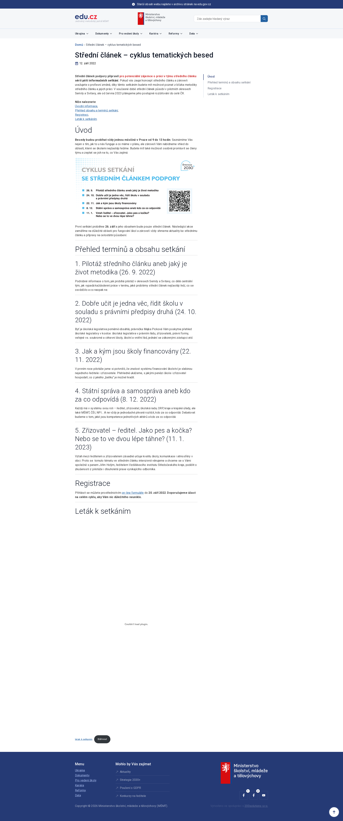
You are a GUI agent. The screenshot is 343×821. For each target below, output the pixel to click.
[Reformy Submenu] (182, 33)
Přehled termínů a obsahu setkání (229, 82)
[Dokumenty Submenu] (112, 33)
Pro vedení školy (129, 33)
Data (192, 33)
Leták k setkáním (86, 119)
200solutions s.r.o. (256, 806)
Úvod (211, 76)
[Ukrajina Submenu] (88, 33)
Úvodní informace (86, 106)
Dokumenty (102, 33)
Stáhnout (102, 739)
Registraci (81, 114)
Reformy (174, 33)
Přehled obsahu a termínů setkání (96, 110)
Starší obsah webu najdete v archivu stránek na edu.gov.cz (174, 4)
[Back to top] (334, 812)
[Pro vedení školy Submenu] (142, 33)
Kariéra (153, 33)
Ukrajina (80, 33)
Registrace (215, 88)
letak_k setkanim (83, 739)
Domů (79, 44)
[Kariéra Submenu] (161, 33)
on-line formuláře (133, 492)
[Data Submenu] (198, 33)
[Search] (264, 18)
